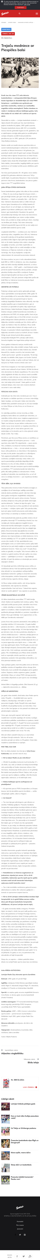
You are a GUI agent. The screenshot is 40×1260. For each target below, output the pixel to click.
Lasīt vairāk (27, 4)
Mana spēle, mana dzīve (21, 1153)
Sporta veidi (12, 22)
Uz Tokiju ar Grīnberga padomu (23, 1128)
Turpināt (20, 7)
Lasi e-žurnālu (28, 1087)
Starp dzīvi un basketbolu (21, 1165)
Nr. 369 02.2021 (17, 1080)
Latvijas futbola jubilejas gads (23, 1104)
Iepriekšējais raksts (11, 1050)
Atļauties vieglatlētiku (12, 1053)
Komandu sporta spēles (25, 22)
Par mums (20, 1225)
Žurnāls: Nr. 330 (8, 33)
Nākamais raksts (29, 1059)
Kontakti (20, 1221)
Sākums (3, 22)
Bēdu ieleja (33, 1062)
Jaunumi (20, 1229)
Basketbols (6, 29)
